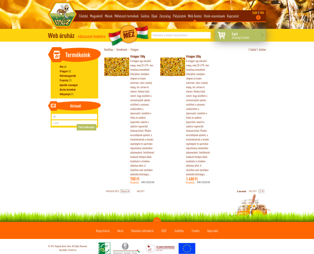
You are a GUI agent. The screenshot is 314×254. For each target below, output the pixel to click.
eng (262, 13)
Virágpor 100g (137, 56)
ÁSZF (164, 231)
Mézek (108, 16)
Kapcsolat (233, 16)
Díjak (154, 16)
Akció (120, 231)
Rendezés (112, 191)
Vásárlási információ (142, 231)
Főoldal (83, 16)
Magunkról (96, 16)
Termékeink (121, 49)
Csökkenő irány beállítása (133, 191)
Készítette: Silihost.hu (67, 250)
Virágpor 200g (193, 56)
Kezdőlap (108, 49)
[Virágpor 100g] (116, 66)
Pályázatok (179, 16)
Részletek (134, 182)
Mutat (252, 191)
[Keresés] (207, 35)
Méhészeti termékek (126, 16)
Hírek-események (214, 16)
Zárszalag (165, 16)
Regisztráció (103, 231)
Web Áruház (195, 16)
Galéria (145, 16)
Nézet (140, 191)
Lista (155, 191)
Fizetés (196, 231)
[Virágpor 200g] (172, 66)
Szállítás (179, 231)
